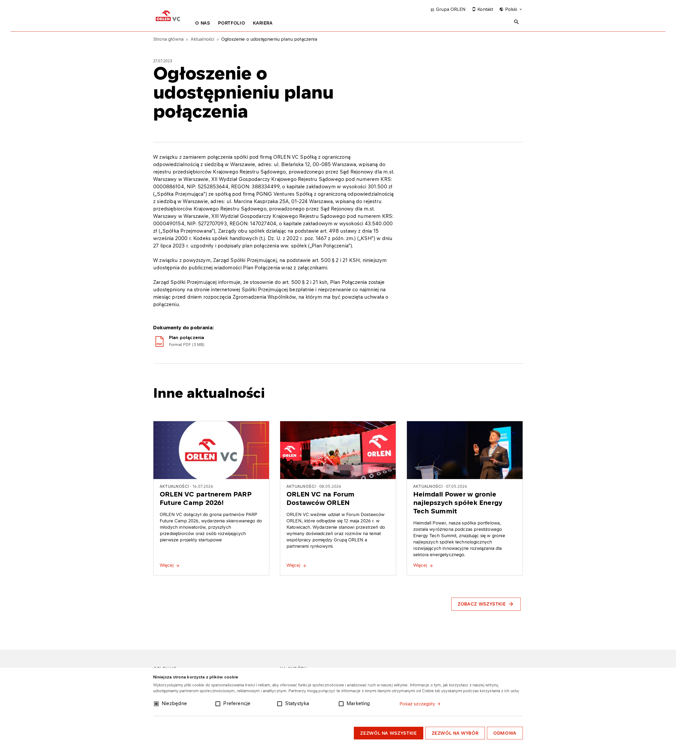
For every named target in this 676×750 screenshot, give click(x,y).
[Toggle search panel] (516, 22)
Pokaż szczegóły (417, 703)
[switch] (219, 703)
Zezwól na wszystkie (388, 733)
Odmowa (505, 733)
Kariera (263, 23)
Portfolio (231, 23)
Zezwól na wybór (455, 733)
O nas (202, 23)
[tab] (202, 24)
